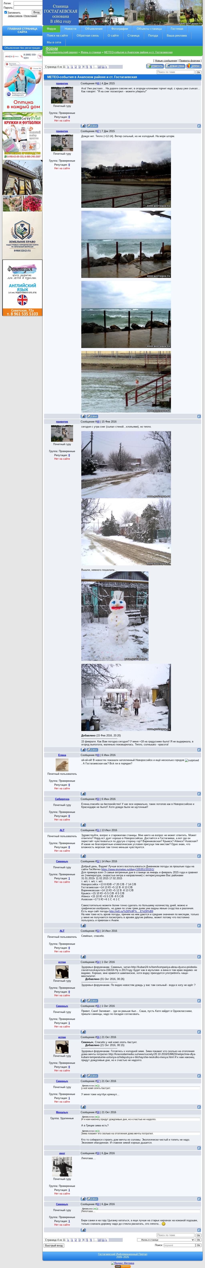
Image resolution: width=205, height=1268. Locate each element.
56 (98, 1037)
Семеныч (62, 861)
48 (98, 421)
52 (98, 861)
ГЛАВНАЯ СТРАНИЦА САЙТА (22, 30)
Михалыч (62, 1112)
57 (98, 1081)
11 (103, 66)
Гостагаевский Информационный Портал (122, 1254)
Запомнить (14, 12)
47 (98, 131)
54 (98, 962)
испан (62, 962)
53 (98, 930)
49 (98, 755)
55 (98, 1005)
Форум (52, 48)
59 (98, 1153)
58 (98, 1112)
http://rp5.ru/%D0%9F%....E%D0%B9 (131, 911)
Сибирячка (62, 799)
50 (98, 799)
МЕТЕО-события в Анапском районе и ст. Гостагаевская (138, 52)
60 (98, 1204)
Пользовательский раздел (62, 52)
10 (99, 66)
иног (62, 1153)
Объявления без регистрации (22, 47)
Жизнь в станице (91, 52)
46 (98, 83)
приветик (62, 83)
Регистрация (30, 16)
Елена (62, 755)
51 (98, 830)
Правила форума (189, 60)
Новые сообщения (166, 60)
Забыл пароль (15, 16)
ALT (62, 830)
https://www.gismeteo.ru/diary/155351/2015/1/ (127, 869)
